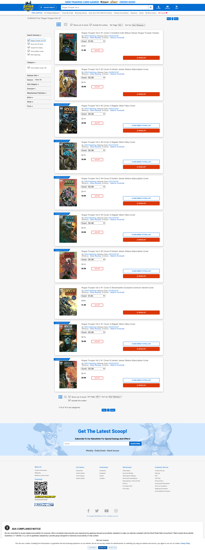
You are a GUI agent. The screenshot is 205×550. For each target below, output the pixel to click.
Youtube (102, 478)
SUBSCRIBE (135, 444)
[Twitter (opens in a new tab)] (96, 512)
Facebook (103, 470)
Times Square (80, 476)
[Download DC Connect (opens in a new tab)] (48, 504)
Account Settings (128, 473)
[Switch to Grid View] (65, 24)
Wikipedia (38, 473)
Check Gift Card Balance (130, 478)
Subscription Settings (129, 476)
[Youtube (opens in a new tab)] (106, 512)
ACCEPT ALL (102, 547)
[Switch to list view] (58, 24)
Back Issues (113, 450)
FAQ (156, 476)
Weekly (89, 450)
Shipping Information (161, 488)
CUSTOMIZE (92, 547)
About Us (38, 467)
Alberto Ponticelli (117, 37)
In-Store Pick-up (159, 470)
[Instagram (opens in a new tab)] (116, 512)
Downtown (79, 470)
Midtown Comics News (42, 475)
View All (38, 80)
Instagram (103, 473)
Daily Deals (100, 450)
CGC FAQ (157, 478)
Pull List (125, 483)
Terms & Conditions (161, 486)
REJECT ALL (112, 547)
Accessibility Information (162, 491)
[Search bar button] (150, 7)
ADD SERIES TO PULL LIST (142, 125)
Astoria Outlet (80, 478)
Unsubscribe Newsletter (162, 483)
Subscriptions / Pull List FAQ (131, 481)
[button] (48, 7)
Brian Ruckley (95, 37)
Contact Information (41, 470)
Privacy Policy (159, 481)
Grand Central (80, 473)
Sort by (128, 25)
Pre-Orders (126, 488)
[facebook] (88, 512)
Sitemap (157, 473)
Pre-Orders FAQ (127, 486)
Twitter (102, 476)
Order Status (126, 470)
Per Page (113, 25)
